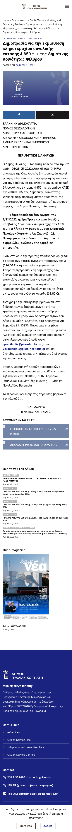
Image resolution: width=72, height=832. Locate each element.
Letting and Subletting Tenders (23, 38)
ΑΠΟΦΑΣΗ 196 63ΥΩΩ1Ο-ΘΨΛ (30, 445)
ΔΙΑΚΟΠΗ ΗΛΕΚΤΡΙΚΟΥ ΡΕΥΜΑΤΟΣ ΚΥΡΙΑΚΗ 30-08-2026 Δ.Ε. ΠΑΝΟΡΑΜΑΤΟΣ (32, 479)
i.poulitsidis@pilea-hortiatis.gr (24, 344)
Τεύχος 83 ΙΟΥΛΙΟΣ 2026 (14, 626)
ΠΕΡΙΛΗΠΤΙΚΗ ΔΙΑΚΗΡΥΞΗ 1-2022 (33, 429)
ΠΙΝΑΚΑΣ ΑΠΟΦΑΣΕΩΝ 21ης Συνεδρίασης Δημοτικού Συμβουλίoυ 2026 (35, 519)
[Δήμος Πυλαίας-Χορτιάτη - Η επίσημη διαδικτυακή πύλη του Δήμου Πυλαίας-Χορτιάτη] (34, 6)
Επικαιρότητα (19, 20)
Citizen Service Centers (21, 754)
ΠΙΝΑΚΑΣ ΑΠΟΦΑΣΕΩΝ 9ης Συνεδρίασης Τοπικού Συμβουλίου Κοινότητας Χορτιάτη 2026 (33, 493)
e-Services (13, 732)
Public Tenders (38, 20)
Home (6, 20)
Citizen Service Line (19, 740)
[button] (67, 6)
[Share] (19, 115)
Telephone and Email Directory (25, 747)
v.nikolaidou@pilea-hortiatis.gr (24, 349)
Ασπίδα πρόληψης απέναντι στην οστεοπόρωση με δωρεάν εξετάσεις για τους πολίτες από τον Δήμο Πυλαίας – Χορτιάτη (35, 532)
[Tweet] (52, 115)
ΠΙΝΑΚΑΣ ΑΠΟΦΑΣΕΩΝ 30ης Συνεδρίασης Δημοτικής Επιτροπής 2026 (35, 506)
